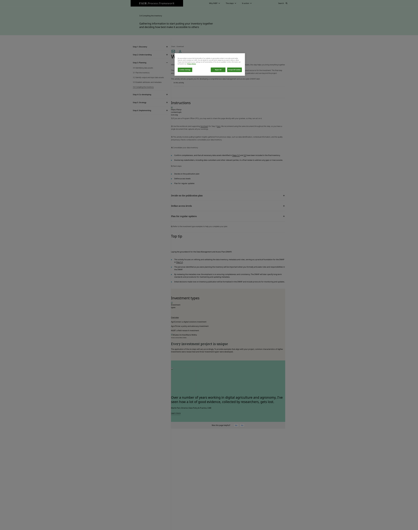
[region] (209, 64)
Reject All (218, 70)
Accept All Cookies (234, 70)
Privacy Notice (191, 64)
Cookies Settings (184, 70)
